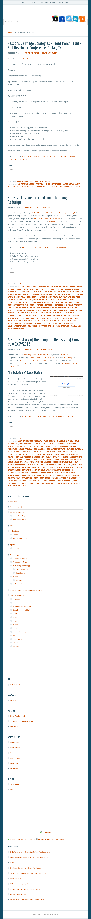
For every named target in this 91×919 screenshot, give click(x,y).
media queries (14, 187)
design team (19, 297)
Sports (12, 545)
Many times (21, 313)
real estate (13, 318)
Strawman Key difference (19, 475)
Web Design (76, 187)
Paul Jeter (14, 790)
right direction (29, 467)
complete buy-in (72, 289)
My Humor (14, 727)
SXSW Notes (45, 478)
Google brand (49, 451)
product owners (71, 315)
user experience (64, 480)
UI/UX (19, 284)
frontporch (41, 184)
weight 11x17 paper (16, 329)
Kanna (45, 310)
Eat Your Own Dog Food (69, 297)
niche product (45, 313)
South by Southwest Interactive (46, 218)
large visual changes (23, 459)
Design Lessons (38, 294)
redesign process (45, 318)
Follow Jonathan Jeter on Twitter (68, 19)
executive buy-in (40, 300)
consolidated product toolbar (29, 446)
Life (11, 526)
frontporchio (54, 184)
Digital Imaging (16, 507)
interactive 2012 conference (28, 310)
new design (32, 313)
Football (16, 548)
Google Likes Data (44, 454)
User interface (62, 326)
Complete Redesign (16, 292)
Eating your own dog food (19, 300)
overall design (24, 315)
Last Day (49, 459)
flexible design (21, 451)
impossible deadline (54, 305)
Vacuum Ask (76, 326)
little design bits (15, 462)
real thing (77, 465)
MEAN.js (13, 701)
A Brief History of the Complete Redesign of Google (54, 213)
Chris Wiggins (68, 363)
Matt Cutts (14, 769)
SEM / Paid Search (20, 519)
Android (19, 580)
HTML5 (16, 614)
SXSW (36, 478)
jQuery (15, 621)
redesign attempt (28, 318)
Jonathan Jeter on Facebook (61, 19)
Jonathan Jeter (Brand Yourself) (22, 721)
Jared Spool (14, 784)
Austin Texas (49, 441)
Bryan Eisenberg (16, 742)
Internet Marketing (17, 512)
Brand (65, 286)
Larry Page (39, 459)
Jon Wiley (68, 357)
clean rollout (39, 444)
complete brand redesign (51, 289)
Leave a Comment (49, 53)
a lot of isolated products (30, 441)
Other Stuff (14, 531)
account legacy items (27, 286)
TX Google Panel (48, 480)
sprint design (47, 472)
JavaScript (17, 617)
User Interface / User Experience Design (26, 590)
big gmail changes (65, 441)
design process (53, 294)
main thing (63, 310)
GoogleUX (46, 457)
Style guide (64, 187)
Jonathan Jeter (45, 12)
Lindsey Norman (26, 58)
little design (75, 459)
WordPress (17, 646)
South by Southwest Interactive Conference (52, 470)
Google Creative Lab (66, 451)
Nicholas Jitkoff (20, 363)
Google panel (48, 302)
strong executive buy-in (60, 321)
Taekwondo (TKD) (20, 538)
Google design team (32, 302)
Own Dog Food (39, 315)
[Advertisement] (45, 812)
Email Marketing (19, 516)
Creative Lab (50, 292)
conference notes (26, 184)
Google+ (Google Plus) (21, 610)
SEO (14, 636)
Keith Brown (15, 758)
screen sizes (42, 467)
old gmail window (48, 465)
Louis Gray (14, 763)
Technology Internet (23, 323)
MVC (15, 628)
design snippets (68, 294)
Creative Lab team (66, 292)
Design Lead (63, 446)
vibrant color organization (40, 483)
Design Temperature (36, 297)
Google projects (62, 454)
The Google (68, 323)
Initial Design (22, 307)
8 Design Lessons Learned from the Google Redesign (38, 200)
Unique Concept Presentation (41, 326)
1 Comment (46, 207)
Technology (14, 555)
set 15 (52, 467)
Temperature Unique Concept (48, 323)
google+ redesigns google (28, 457)
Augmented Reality (20, 558)
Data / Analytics (22, 569)
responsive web (29, 187)
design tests (52, 297)
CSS (14, 603)
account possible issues (50, 286)
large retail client (71, 184)
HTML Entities (15, 685)
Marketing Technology (21, 566)
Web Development (43, 181)
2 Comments (46, 349)
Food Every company (58, 300)
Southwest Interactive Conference (24, 472)
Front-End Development (22, 606)
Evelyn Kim (35, 357)
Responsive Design (25, 181)
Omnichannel (20, 573)
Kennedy (53, 310)
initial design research (40, 307)
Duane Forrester (16, 753)
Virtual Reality (18, 584)
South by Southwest (66, 467)
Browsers (16, 599)
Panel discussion (54, 315)
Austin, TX (64, 354)
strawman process (61, 475)
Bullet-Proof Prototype (27, 289)
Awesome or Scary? (20, 562)
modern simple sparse (62, 462)
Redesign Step (14, 467)
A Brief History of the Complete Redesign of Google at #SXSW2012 (45, 341)
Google (52, 221)
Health (15, 535)
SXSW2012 (56, 478)
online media (59, 313)
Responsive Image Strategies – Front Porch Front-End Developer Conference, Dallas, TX (44, 45)
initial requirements (61, 307)
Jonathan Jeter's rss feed (82, 19)
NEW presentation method (26, 465)
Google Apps (35, 451)
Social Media (17, 639)
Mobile (15, 577)
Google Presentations (18, 305)
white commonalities (17, 486)
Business (13, 502)
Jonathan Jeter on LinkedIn (75, 19)
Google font (28, 454)
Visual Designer (47, 357)
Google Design (14, 302)
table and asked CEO (70, 478)
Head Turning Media (17, 716)
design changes (22, 294)
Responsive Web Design (47, 187)
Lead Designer (61, 459)
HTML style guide (60, 457)
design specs (39, 449)
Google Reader (36, 305)
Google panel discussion (67, 302)
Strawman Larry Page (42, 475)
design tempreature (56, 449)
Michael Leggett (40, 360)
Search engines (62, 318)
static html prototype (65, 472)
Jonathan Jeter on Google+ (54, 19)
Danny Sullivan (15, 748)
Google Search (25, 360)
